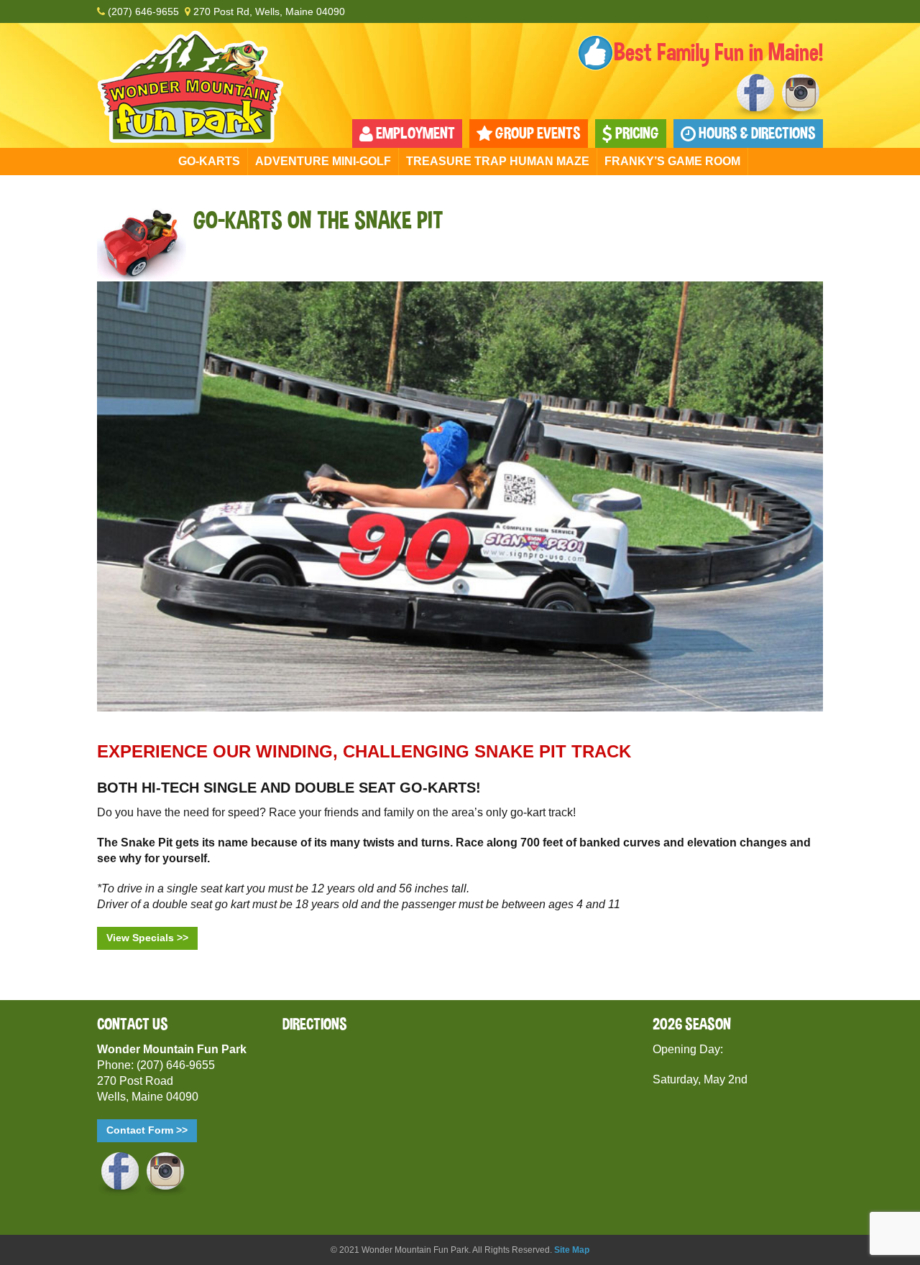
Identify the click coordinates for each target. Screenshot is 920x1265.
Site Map (571, 1250)
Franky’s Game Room (672, 161)
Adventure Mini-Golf (323, 161)
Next (812, 493)
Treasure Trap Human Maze (497, 161)
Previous (108, 493)
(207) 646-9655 (142, 11)
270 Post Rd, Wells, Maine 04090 (267, 11)
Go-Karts (209, 161)
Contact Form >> (147, 1130)
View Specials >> (147, 937)
